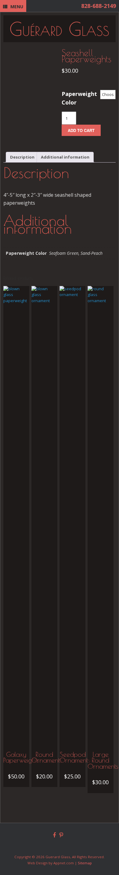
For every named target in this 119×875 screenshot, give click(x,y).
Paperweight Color (79, 98)
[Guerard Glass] (59, 28)
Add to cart (81, 130)
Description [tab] (22, 157)
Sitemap (85, 863)
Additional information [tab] (65, 157)
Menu (16, 6)
